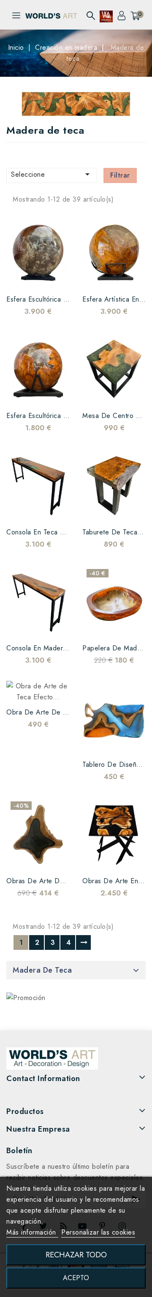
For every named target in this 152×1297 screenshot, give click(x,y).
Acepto (76, 1278)
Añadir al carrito (54, 277)
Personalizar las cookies (98, 1232)
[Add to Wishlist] (21, 277)
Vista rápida (38, 277)
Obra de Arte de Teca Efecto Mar (60, 712)
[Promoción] (26, 997)
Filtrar (120, 175)
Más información (32, 1232)
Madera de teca (42, 970)
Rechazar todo (76, 1254)
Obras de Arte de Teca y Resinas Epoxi (69, 881)
